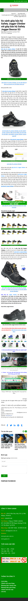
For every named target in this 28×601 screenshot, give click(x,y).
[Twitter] (11, 425)
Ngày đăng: (3, 31)
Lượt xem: (14, 31)
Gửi (4, 475)
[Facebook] (7, 425)
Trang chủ (14, 13)
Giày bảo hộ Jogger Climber (8, 49)
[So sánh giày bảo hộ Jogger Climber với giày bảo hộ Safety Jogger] (14, 5)
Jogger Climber (13, 294)
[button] (26, 10)
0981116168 (24, 1)
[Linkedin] (14, 425)
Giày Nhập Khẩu (22, 13)
